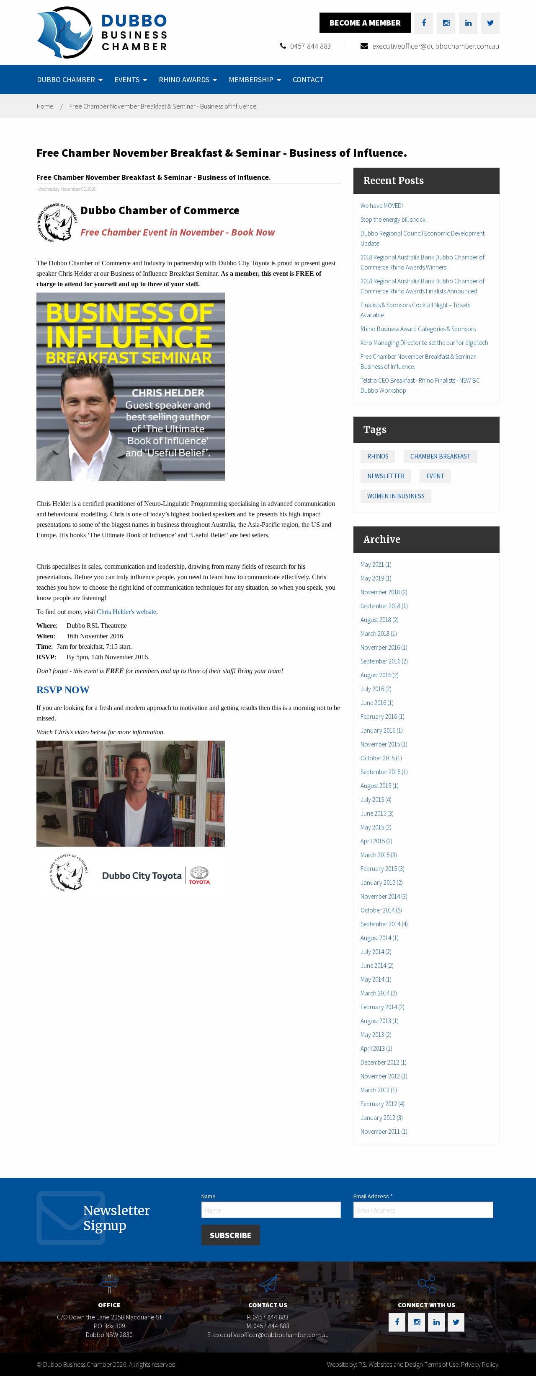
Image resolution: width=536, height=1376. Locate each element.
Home (45, 106)
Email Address (373, 1196)
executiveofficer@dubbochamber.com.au (436, 46)
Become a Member (365, 22)
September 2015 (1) (384, 772)
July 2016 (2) (376, 689)
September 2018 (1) (384, 606)
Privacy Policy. (480, 1364)
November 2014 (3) (384, 896)
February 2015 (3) (383, 869)
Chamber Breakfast (440, 456)
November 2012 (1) (384, 1076)
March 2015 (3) (379, 855)
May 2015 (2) (376, 827)
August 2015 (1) (380, 786)
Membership (251, 79)
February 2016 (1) (383, 716)
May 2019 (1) (376, 578)
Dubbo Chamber (66, 79)
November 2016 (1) (384, 647)
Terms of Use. (442, 1364)
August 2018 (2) (380, 620)
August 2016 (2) (380, 675)
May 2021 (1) (376, 564)
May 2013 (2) (376, 1035)
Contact (308, 79)
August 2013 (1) (380, 1021)
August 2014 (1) (380, 938)
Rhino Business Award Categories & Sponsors (418, 329)
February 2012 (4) (383, 1104)
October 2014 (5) (381, 910)
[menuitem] (69, 79)
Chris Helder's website (126, 611)
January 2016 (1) (382, 730)
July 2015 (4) (376, 799)
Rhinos (378, 456)
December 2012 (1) (384, 1062)
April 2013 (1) (376, 1048)
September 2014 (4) (384, 924)
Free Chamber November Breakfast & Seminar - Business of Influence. (164, 106)
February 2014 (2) (383, 1007)
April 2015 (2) (376, 841)
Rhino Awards (184, 79)
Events (126, 79)
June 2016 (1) (377, 703)
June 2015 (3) (377, 813)
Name (208, 1196)
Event (435, 476)
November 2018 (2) (384, 592)
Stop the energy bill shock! (394, 219)
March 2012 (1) (379, 1090)
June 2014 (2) (377, 965)
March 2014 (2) (379, 993)
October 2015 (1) (381, 758)
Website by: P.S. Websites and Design (375, 1364)
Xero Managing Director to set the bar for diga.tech (424, 343)
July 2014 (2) (376, 952)
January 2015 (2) (382, 882)
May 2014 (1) (376, 979)
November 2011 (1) (384, 1131)
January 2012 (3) (382, 1118)
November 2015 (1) (384, 744)
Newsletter (386, 476)
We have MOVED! (382, 206)
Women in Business (396, 496)
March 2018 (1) (379, 633)
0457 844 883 (310, 46)
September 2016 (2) (384, 661)
